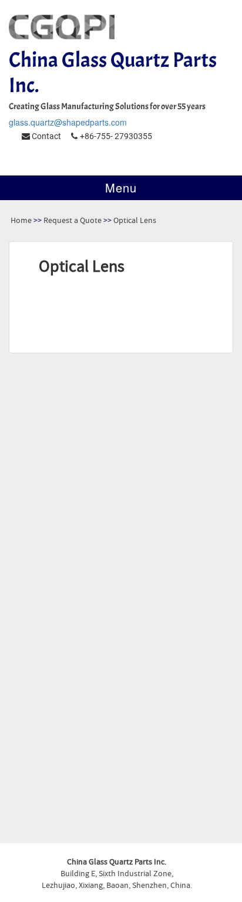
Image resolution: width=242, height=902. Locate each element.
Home (21, 220)
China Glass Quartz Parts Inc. (113, 72)
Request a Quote (72, 220)
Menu (121, 187)
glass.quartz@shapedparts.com (68, 122)
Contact (45, 136)
